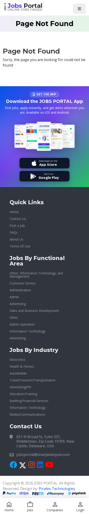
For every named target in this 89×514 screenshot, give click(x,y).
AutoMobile (18, 373)
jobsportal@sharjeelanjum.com (43, 454)
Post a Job (17, 225)
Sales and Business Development (34, 310)
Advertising (18, 304)
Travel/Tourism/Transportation (32, 380)
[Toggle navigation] (79, 8)
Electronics (18, 359)
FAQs (14, 232)
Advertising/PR (20, 387)
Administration (20, 290)
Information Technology (27, 331)
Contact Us (18, 219)
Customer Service (23, 283)
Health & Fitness (22, 366)
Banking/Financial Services (29, 401)
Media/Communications (27, 414)
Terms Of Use (20, 246)
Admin (14, 297)
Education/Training (23, 394)
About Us (16, 239)
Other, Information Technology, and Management (36, 274)
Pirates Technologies (57, 488)
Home (14, 212)
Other (14, 317)
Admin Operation (22, 324)
